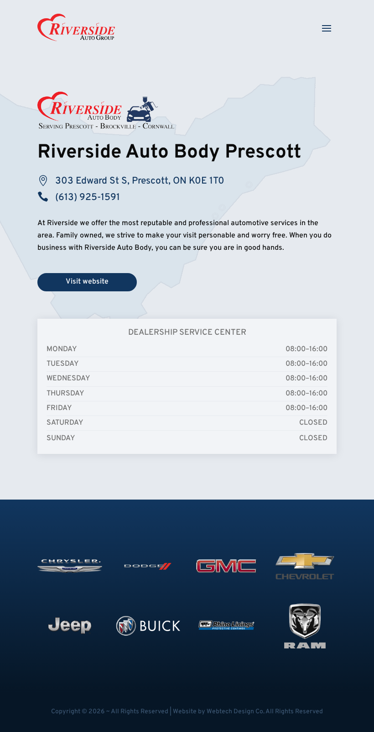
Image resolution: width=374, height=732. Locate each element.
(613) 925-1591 (87, 197)
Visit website (87, 281)
